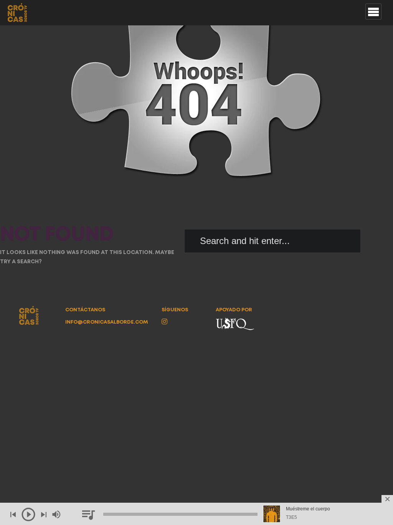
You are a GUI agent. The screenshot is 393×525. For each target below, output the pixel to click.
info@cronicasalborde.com (106, 322)
